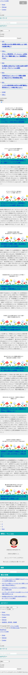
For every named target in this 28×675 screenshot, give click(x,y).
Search (2, 36)
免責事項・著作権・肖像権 (9, 622)
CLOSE (2, 15)
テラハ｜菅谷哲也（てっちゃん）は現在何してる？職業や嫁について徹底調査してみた (14, 56)
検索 (23, 3)
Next (3, 529)
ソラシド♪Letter (4, 1)
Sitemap (4, 7)
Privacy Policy (6, 614)
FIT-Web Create (15, 628)
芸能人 (4, 51)
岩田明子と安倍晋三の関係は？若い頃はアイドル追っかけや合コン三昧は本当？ (13, 454)
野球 (3, 72)
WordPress (3, 629)
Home (3, 4)
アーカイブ (3, 609)
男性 (3, 82)
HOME (4, 92)
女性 (3, 41)
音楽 (3, 63)
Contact (4, 9)
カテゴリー (3, 607)
